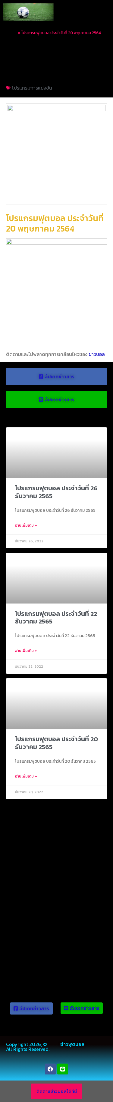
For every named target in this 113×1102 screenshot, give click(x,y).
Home (11, 33)
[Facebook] (50, 1069)
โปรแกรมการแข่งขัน (32, 87)
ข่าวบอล (97, 354)
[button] (103, 11)
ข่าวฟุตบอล (72, 1044)
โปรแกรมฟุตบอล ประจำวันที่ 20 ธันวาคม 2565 (56, 742)
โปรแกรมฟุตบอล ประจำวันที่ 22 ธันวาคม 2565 (56, 617)
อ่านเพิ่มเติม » (26, 525)
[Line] (62, 1069)
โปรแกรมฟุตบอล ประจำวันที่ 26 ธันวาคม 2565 (56, 491)
